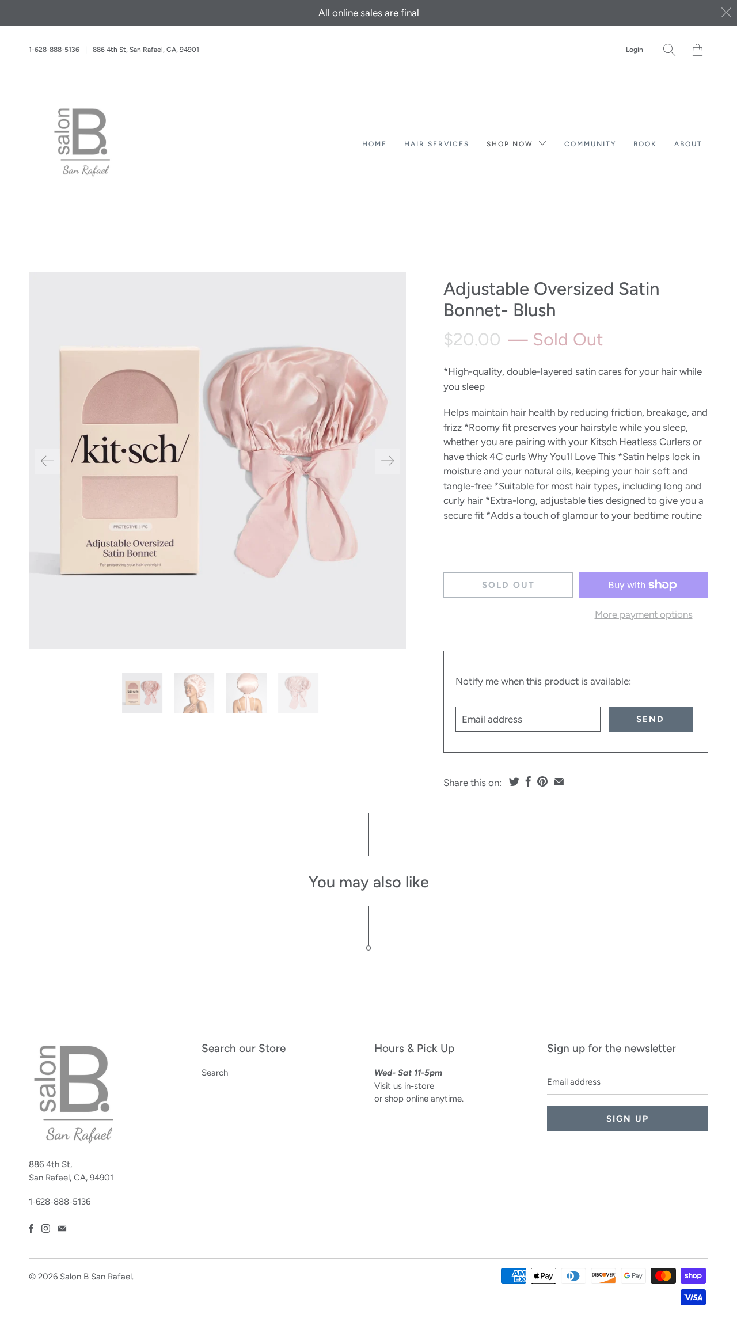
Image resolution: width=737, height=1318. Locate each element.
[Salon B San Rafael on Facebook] (31, 1228)
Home (374, 144)
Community (590, 144)
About (688, 144)
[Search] (669, 50)
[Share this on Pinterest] (542, 781)
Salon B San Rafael (96, 1276)
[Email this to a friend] (558, 781)
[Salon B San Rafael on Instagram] (45, 1228)
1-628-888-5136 (54, 49)
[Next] (387, 461)
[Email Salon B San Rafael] (62, 1228)
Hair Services (436, 144)
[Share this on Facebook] (528, 781)
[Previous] (47, 461)
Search (215, 1073)
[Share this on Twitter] (514, 781)
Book (645, 144)
